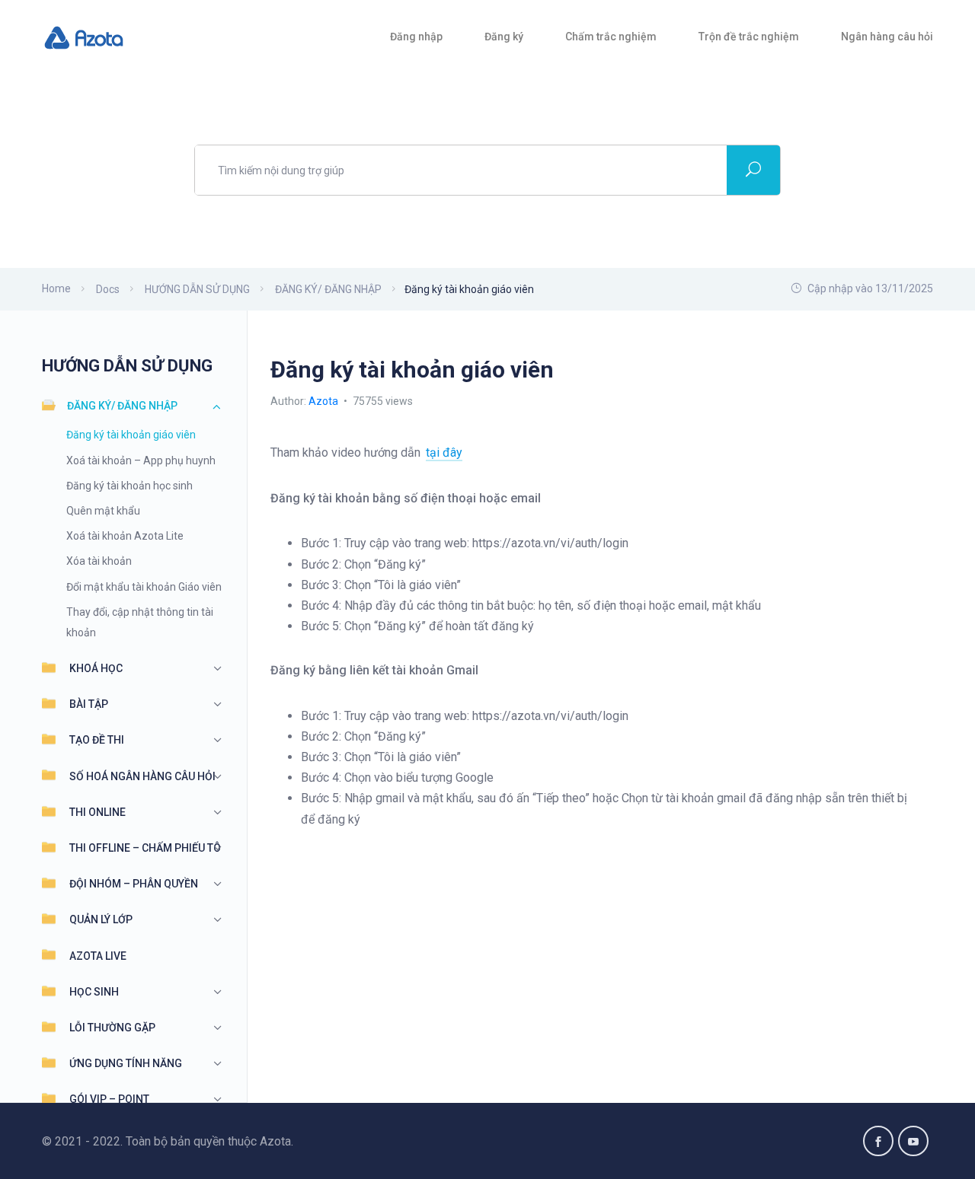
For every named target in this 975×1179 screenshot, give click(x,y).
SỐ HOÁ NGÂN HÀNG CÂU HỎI (142, 776)
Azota (324, 401)
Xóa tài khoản (99, 561)
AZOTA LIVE (97, 956)
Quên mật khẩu (103, 511)
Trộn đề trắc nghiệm (748, 36)
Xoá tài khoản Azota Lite (125, 536)
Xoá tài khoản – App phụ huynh (141, 460)
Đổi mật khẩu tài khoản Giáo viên (144, 587)
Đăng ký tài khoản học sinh (129, 486)
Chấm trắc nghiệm (611, 36)
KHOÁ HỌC (96, 668)
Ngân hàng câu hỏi (887, 36)
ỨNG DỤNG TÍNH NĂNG (125, 1063)
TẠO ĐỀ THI (96, 740)
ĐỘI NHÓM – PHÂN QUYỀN (133, 884)
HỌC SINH (94, 992)
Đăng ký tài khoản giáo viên (131, 435)
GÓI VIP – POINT (109, 1099)
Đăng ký (503, 36)
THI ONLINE (97, 812)
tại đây (444, 452)
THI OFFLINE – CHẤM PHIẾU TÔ (145, 848)
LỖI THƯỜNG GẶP (112, 1027)
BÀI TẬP (88, 704)
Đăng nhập (416, 36)
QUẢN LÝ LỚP (101, 919)
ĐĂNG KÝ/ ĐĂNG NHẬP (122, 406)
